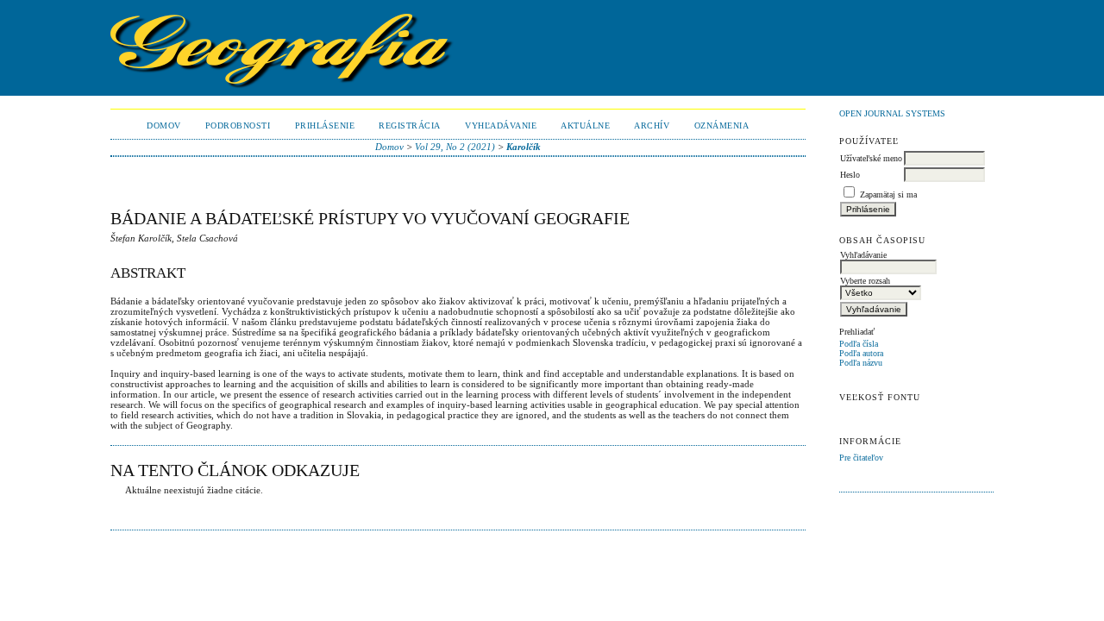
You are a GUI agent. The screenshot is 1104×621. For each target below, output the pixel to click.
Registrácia (410, 125)
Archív (651, 125)
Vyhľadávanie (500, 125)
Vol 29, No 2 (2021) (455, 146)
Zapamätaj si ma (888, 194)
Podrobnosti (238, 125)
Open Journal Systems (892, 113)
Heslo (850, 174)
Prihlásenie (325, 125)
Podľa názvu (860, 362)
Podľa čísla (858, 343)
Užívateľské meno (871, 158)
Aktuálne (585, 125)
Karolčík (523, 146)
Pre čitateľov (861, 457)
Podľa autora (861, 353)
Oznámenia (722, 125)
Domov (164, 125)
